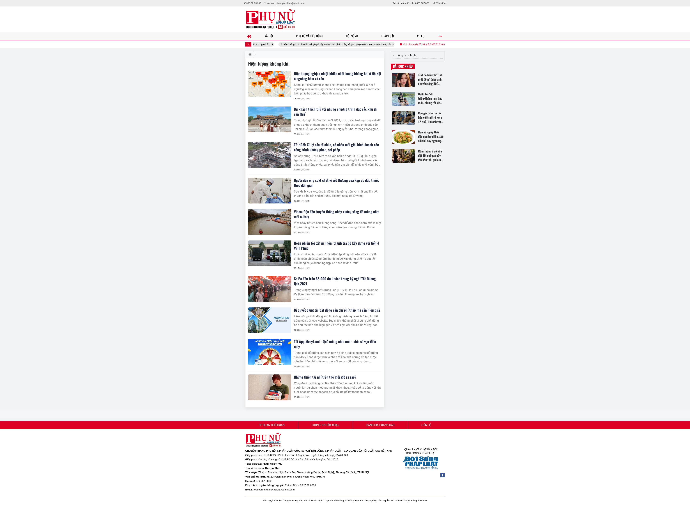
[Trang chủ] (249, 36)
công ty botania (407, 55)
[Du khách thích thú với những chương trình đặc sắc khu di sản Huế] (269, 119)
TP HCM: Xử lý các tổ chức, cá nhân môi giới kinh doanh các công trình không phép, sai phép (336, 147)
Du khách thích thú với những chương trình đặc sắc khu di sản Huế (335, 111)
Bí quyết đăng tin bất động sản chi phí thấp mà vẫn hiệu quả (337, 310)
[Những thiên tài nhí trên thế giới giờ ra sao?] (269, 387)
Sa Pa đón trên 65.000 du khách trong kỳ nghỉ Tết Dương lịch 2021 (335, 281)
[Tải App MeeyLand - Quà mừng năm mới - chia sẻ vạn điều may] (269, 352)
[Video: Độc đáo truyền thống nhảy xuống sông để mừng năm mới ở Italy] (269, 222)
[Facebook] (442, 475)
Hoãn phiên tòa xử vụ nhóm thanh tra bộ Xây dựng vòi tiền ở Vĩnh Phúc (336, 245)
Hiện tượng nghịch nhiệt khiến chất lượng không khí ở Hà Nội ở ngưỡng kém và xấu (337, 76)
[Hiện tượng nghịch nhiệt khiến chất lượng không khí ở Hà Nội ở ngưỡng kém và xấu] (269, 84)
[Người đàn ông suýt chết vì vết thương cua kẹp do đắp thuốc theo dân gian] (269, 190)
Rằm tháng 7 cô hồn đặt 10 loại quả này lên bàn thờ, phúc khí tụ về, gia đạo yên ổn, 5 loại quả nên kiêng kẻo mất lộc (315, 44)
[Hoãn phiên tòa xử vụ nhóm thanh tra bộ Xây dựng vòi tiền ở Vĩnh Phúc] (269, 253)
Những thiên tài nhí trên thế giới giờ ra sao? (325, 377)
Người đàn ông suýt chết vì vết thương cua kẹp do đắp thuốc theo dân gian (336, 182)
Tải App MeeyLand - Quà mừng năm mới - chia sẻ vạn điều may (335, 344)
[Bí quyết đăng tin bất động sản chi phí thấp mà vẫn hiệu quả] (269, 320)
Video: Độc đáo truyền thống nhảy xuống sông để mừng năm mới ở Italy (336, 214)
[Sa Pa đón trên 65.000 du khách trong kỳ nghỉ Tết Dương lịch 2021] (269, 289)
